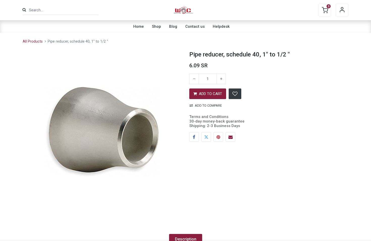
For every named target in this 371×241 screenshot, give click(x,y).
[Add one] (221, 79)
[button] (235, 93)
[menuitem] (138, 26)
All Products (33, 41)
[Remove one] (194, 79)
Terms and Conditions (208, 116)
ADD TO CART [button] (210, 94)
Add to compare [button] (208, 105)
